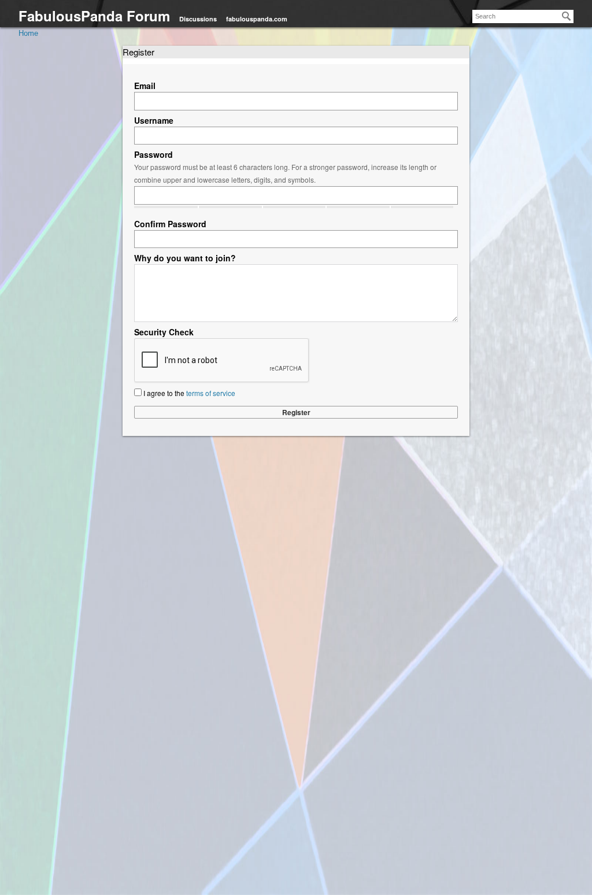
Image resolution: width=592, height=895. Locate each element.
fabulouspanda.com (256, 18)
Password (153, 154)
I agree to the (188, 393)
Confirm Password (170, 224)
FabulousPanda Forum (94, 15)
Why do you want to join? (185, 258)
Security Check (164, 332)
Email (145, 85)
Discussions (198, 18)
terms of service (210, 393)
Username (153, 120)
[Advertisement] (296, 582)
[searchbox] (523, 16)
